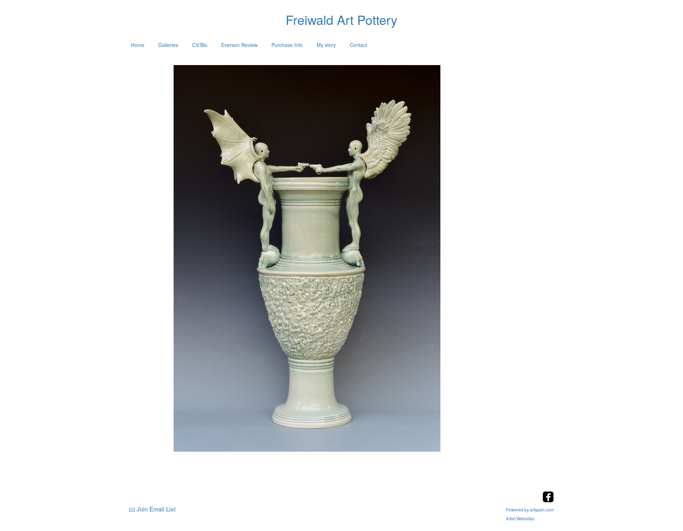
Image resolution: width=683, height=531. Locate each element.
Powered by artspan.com (530, 509)
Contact (358, 44)
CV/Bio (199, 44)
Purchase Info (287, 44)
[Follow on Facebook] (548, 500)
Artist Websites (520, 518)
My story (326, 44)
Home (137, 44)
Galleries (168, 44)
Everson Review (239, 44)
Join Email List (156, 508)
